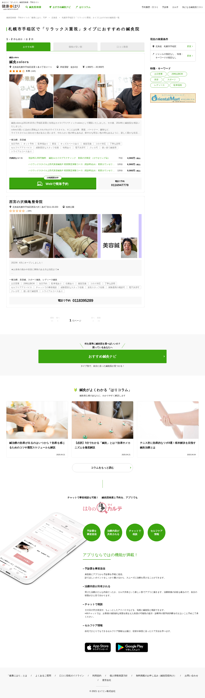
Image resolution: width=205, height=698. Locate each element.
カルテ (175, 7)
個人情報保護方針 (119, 675)
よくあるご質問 (43, 675)
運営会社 (106, 680)
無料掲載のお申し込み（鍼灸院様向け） (156, 675)
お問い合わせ (191, 675)
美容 (156, 79)
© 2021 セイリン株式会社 (102, 691)
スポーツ (171, 79)
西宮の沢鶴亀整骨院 (26, 202)
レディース (159, 85)
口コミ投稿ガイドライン (71, 675)
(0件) (30, 211)
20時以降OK (177, 74)
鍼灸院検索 (35, 7)
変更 (189, 46)
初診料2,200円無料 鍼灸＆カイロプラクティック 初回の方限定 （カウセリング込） (69, 158)
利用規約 (96, 675)
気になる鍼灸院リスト (192, 7)
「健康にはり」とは (17, 675)
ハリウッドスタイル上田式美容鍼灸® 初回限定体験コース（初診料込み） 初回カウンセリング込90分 (72, 164)
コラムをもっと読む (102, 467)
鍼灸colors (19, 62)
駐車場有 (178, 85)
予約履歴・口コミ (150, 7)
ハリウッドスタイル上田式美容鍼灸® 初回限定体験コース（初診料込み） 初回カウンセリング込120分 (72, 170)
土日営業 (158, 74)
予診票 (165, 7)
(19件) (33, 71)
